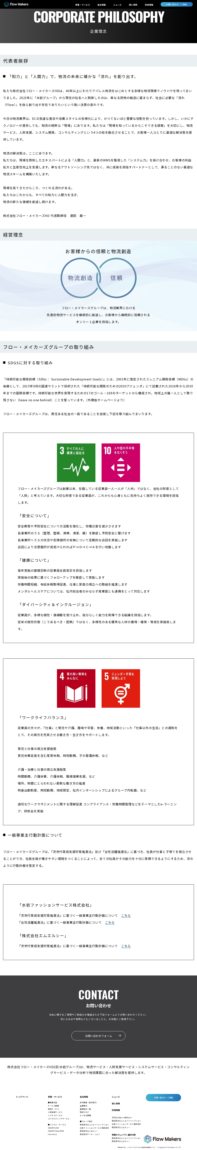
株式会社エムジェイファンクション (94, 1124)
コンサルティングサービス (58, 1118)
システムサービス (55, 1115)
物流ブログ (84, 1112)
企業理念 (83, 1106)
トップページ (22, 1096)
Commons (52, 1134)
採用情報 (149, 4)
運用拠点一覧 (85, 1109)
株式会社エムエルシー (89, 1131)
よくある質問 (85, 1115)
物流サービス (53, 1109)
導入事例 (133, 4)
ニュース (117, 4)
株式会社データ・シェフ (90, 1134)
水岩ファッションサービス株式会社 (94, 1128)
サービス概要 (53, 1106)
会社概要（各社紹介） (89, 1102)
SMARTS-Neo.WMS (56, 1131)
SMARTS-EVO (53, 1128)
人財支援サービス (55, 1112)
